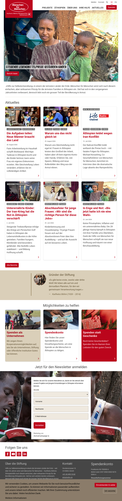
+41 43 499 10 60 (68, 474)
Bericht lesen (12, 73)
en (116, 2)
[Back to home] (19, 9)
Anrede (36, 390)
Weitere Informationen (16, 498)
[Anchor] (4, 67)
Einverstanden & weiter (105, 485)
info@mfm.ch (67, 478)
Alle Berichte (12, 265)
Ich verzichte (110, 491)
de (112, 2)
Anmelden (39, 425)
